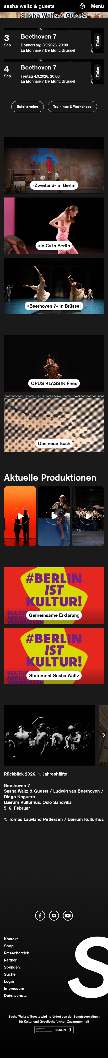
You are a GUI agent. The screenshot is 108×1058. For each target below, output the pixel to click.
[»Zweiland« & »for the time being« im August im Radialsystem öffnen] (54, 165)
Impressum (14, 988)
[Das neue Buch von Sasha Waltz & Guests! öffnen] (54, 424)
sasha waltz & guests (29, 6)
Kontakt (11, 938)
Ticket (97, 40)
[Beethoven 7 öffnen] (47, 42)
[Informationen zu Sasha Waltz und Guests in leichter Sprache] (82, 6)
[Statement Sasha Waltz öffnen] (54, 656)
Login (9, 981)
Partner (10, 960)
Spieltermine (27, 106)
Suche (9, 974)
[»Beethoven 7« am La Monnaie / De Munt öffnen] (54, 286)
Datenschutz (15, 995)
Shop (9, 945)
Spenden (12, 967)
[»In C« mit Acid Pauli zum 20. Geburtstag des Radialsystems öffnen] (54, 225)
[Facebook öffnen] (40, 916)
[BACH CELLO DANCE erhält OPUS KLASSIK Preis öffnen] (54, 363)
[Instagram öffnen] (54, 916)
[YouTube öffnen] (68, 916)
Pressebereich (16, 952)
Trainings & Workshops (72, 106)
